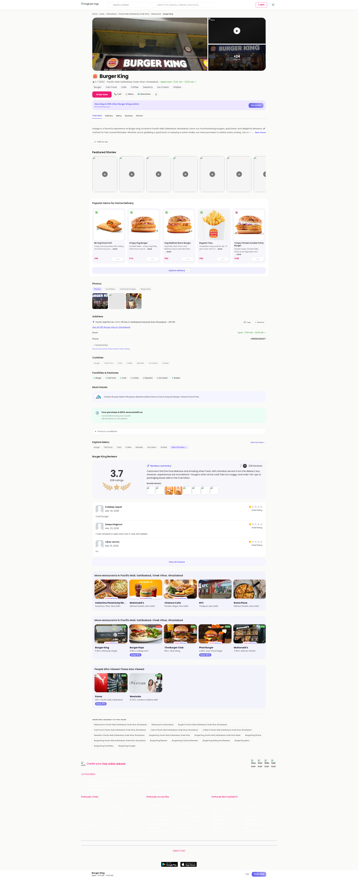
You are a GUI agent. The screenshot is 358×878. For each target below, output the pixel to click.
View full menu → (258, 442)
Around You (118, 843)
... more (114, 249)
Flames (247, 813)
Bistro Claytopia (251, 805)
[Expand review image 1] (151, 490)
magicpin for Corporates (226, 843)
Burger (97, 363)
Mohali (84, 820)
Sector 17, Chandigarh (189, 816)
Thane (116, 824)
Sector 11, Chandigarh (156, 820)
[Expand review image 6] (196, 490)
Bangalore (86, 809)
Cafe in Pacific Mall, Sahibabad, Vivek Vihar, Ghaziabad (174, 730)
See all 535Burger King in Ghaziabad (111, 327)
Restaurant (156, 14)
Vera (241, 843)
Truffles (215, 805)
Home (94, 14)
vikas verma (112, 541)
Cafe (120, 363)
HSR (148, 809)
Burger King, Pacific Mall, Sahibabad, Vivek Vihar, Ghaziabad (119, 740)
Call (247, 874)
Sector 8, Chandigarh (156, 816)
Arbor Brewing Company (223, 809)
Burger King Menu (242, 740)
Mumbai (117, 820)
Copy (248, 322)
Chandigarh (119, 809)
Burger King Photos (253, 735)
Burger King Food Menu (104, 746)
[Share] (156, 94)
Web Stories (263, 843)
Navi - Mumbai (88, 824)
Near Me (135, 843)
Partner (200, 843)
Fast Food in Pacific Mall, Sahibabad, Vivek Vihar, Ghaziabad (120, 730)
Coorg (116, 827)
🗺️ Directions (144, 94)
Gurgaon (117, 805)
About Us (106, 843)
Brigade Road (184, 805)
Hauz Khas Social (252, 831)
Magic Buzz (145, 289)
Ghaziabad (111, 14)
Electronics (161, 774)
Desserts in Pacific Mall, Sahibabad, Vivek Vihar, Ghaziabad (119, 735)
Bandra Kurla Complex (157, 824)
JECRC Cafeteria (252, 820)
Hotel (173, 774)
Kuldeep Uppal (113, 507)
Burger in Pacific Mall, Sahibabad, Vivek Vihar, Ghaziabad (202, 724)
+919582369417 (258, 338)
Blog (127, 843)
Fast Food (108, 363)
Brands (209, 843)
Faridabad (118, 813)
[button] (237, 31)
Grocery (138, 774)
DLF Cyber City (153, 813)
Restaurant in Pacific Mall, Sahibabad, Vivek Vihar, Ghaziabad (120, 724)
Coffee (129, 363)
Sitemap (182, 843)
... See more (259, 132)
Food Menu (110, 289)
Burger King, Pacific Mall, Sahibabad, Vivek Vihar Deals (218, 735)
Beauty (117, 774)
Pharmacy (183, 774)
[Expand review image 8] (214, 490)
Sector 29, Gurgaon (187, 809)
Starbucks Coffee (220, 824)
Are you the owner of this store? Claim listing (111, 349)
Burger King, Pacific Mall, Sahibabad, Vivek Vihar (169, 735)
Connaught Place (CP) (189, 827)
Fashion (127, 774)
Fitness (149, 774)
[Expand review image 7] (205, 490)
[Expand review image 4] (178, 490)
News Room (94, 843)
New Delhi (85, 805)
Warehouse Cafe (252, 816)
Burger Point (249, 809)
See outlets (256, 105)
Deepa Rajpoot (113, 524)
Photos (97, 289)
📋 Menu (129, 94)
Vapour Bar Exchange (222, 820)
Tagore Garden (185, 831)
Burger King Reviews (158, 740)
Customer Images (128, 289)
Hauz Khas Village (154, 831)
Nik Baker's (217, 813)
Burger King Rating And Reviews (216, 740)
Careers (252, 843)
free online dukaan (114, 763)
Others (227, 855)
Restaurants (104, 774)
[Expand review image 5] (187, 490)
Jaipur (84, 816)
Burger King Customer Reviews (185, 740)
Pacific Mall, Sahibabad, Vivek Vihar (134, 14)
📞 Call (117, 94)
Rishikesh (85, 827)
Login (261, 4)
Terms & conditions (107, 431)
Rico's (246, 827)
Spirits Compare (149, 843)
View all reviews (177, 562)
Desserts (140, 363)
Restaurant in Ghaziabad (162, 724)
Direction (260, 322)
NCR (115, 816)
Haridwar (117, 831)
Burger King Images (126, 746)
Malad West (152, 827)
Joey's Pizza (217, 827)
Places (192, 843)
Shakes (165, 363)
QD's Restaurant (219, 831)
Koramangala (153, 805)
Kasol (83, 831)
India (102, 14)
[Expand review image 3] (169, 490)
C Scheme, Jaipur (187, 820)
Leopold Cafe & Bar (253, 824)
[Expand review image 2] (160, 490)
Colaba (181, 824)
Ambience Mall (185, 813)
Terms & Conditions (167, 843)
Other (195, 774)
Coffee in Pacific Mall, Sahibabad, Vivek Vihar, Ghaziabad (227, 730)
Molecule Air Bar (219, 816)
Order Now (102, 94)
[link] (109, 235)
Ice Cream (153, 363)
